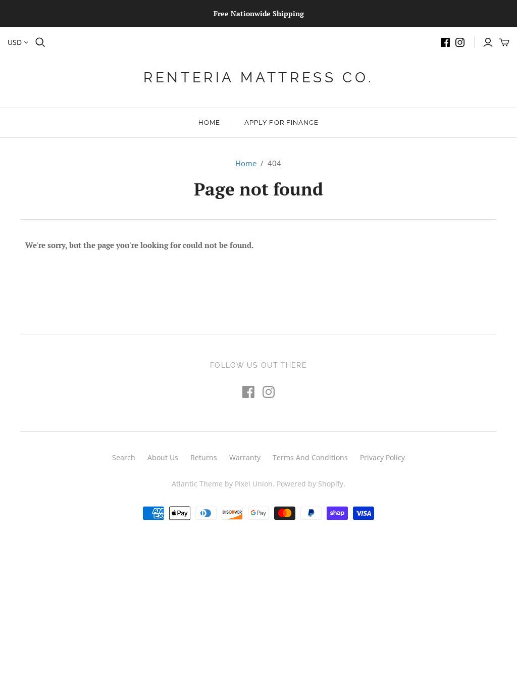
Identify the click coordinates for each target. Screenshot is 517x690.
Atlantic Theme (197, 483)
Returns (203, 457)
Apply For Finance (281, 122)
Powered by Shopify (310, 483)
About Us (162, 457)
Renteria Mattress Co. (258, 77)
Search (123, 457)
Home (209, 122)
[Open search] (40, 42)
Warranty (245, 457)
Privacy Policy (382, 457)
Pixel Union (254, 483)
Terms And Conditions (310, 457)
